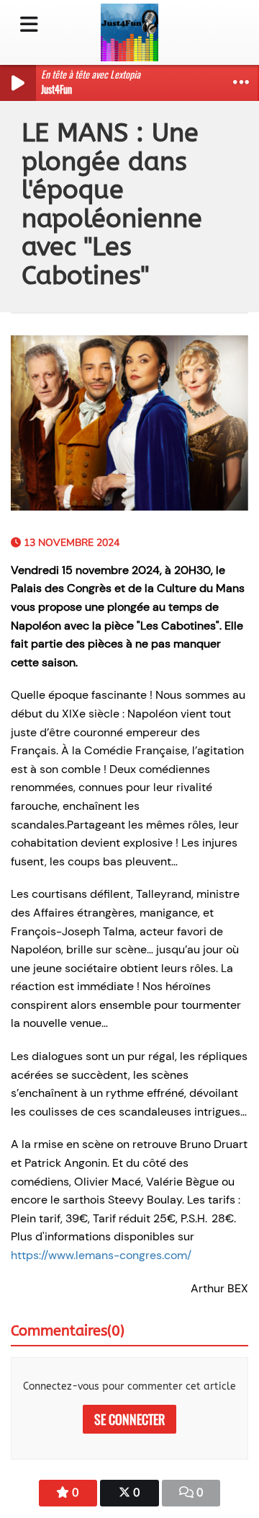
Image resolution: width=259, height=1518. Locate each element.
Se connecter (129, 1419)
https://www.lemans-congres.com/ (101, 1255)
